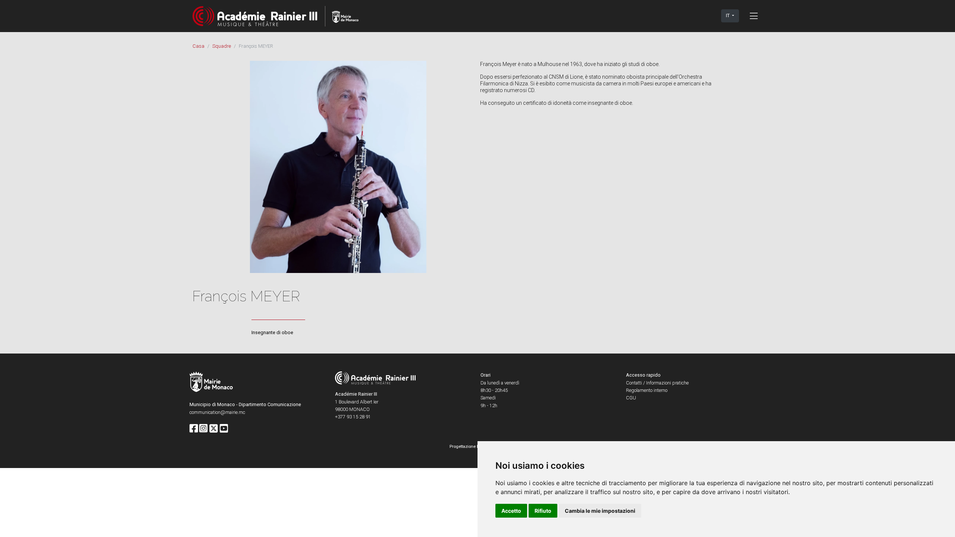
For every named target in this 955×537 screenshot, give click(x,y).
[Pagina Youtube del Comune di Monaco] (224, 429)
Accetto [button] (511, 511)
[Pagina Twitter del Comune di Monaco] (213, 429)
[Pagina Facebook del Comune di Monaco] (194, 429)
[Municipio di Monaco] (211, 383)
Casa (198, 46)
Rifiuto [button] (543, 511)
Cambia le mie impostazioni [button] (600, 511)
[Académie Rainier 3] (275, 16)
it (728, 15)
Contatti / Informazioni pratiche (657, 383)
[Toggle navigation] (754, 15)
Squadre (221, 46)
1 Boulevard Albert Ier (356, 402)
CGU (631, 398)
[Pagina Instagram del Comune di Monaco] (203, 429)
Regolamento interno (646, 390)
